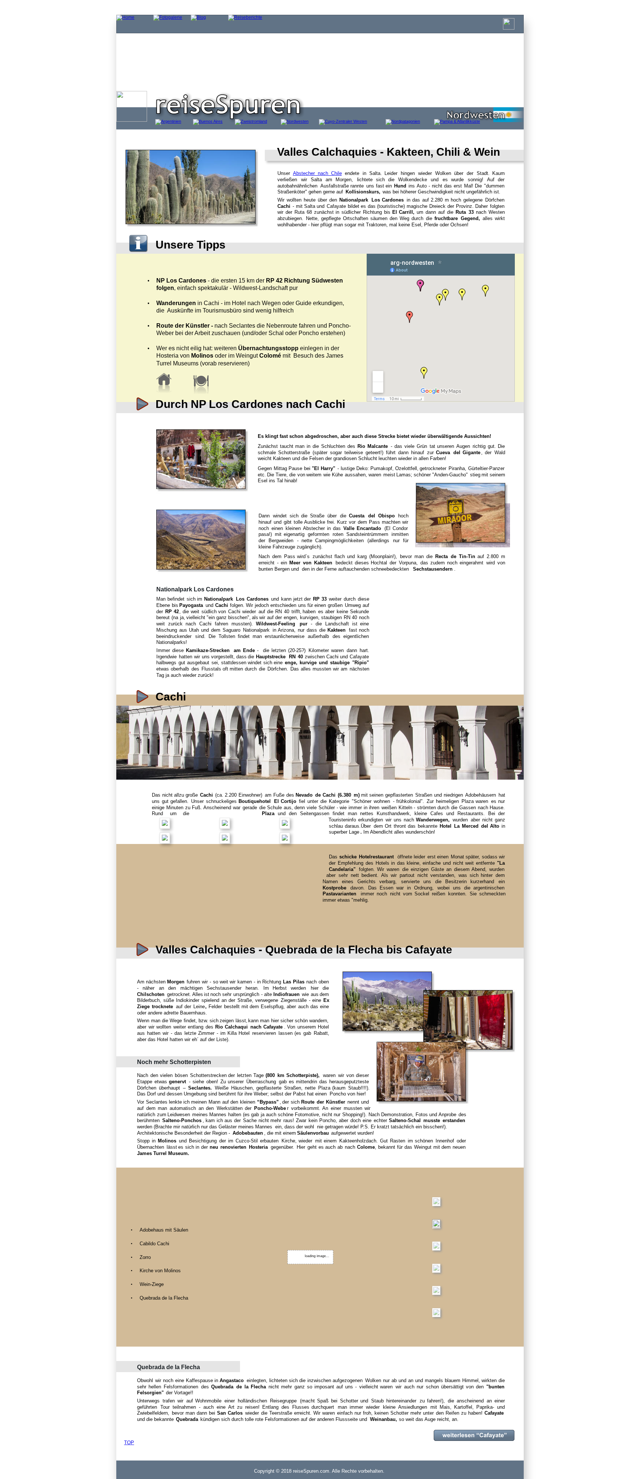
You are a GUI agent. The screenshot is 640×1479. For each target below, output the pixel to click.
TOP (129, 1442)
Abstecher (306, 173)
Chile (336, 173)
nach (325, 173)
